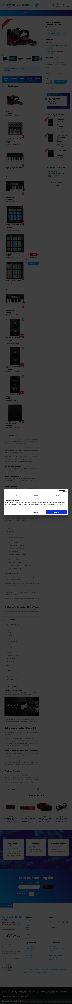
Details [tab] (36, 495)
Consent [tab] (15, 495)
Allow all (56, 512)
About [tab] (57, 495)
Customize (35, 512)
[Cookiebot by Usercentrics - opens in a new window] (60, 491)
